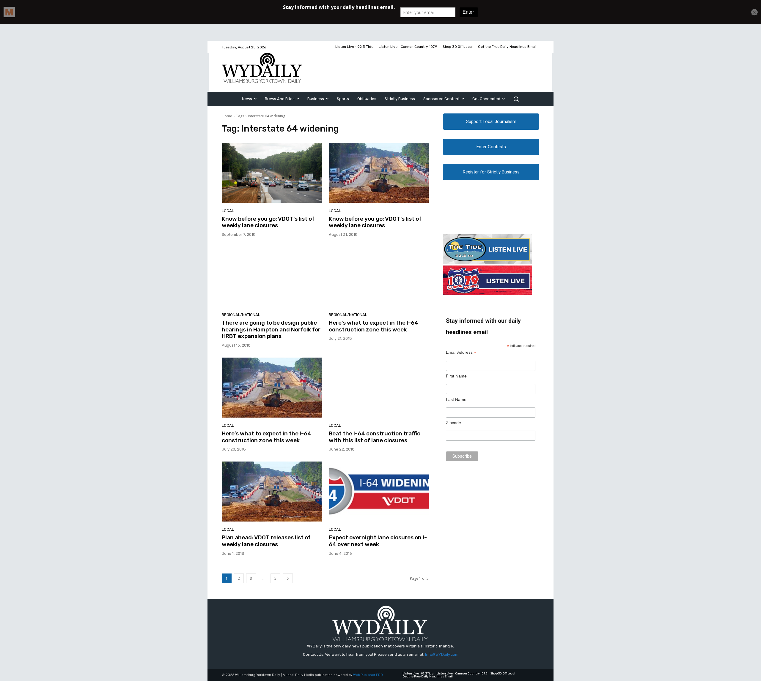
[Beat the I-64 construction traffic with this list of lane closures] (379, 388)
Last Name (456, 399)
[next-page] (288, 578)
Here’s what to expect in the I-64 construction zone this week (373, 326)
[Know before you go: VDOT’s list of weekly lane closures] (272, 173)
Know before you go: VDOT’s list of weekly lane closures (268, 222)
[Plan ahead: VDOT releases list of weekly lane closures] (272, 492)
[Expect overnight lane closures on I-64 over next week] (379, 492)
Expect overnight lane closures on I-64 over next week (378, 541)
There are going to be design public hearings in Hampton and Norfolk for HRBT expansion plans (271, 329)
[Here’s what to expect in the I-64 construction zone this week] (379, 277)
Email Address (461, 352)
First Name (456, 376)
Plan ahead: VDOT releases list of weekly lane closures (266, 541)
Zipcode (453, 422)
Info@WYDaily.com (441, 654)
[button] (516, 99)
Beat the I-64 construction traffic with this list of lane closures (374, 437)
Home (227, 115)
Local (228, 211)
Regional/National (241, 315)
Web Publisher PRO (368, 675)
